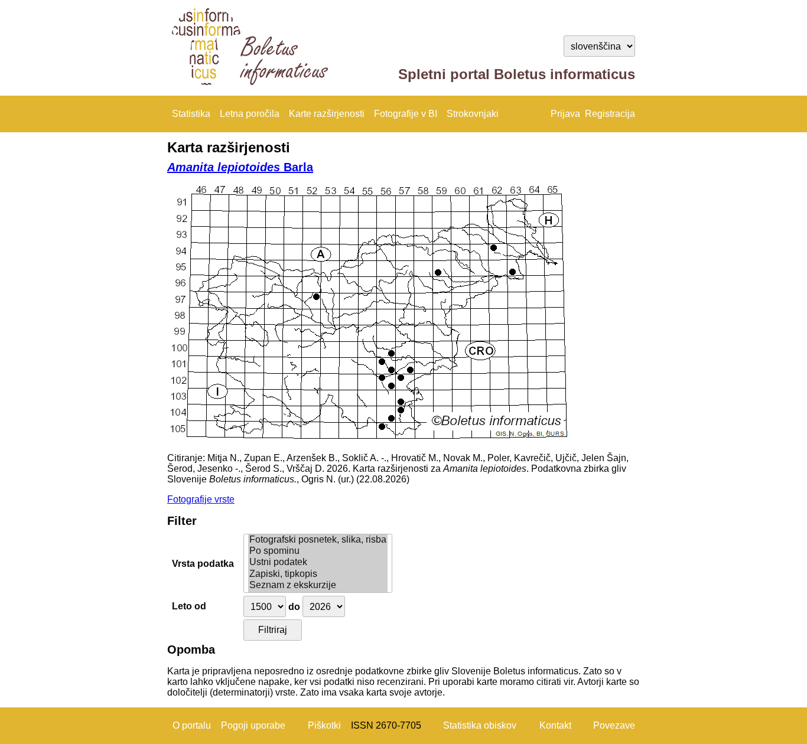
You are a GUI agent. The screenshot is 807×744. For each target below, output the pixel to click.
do (294, 607)
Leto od (189, 606)
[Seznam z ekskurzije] (318, 585)
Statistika (191, 114)
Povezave (614, 725)
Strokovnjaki (473, 114)
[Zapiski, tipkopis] (318, 574)
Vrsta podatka (203, 564)
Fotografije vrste (201, 499)
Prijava (565, 114)
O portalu (192, 725)
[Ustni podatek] (318, 562)
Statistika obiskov (479, 725)
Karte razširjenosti (327, 114)
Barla (240, 167)
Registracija (610, 114)
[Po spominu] (318, 551)
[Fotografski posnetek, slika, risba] (318, 540)
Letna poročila (249, 114)
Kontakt (555, 725)
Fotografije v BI (405, 114)
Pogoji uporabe (253, 725)
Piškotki (324, 725)
